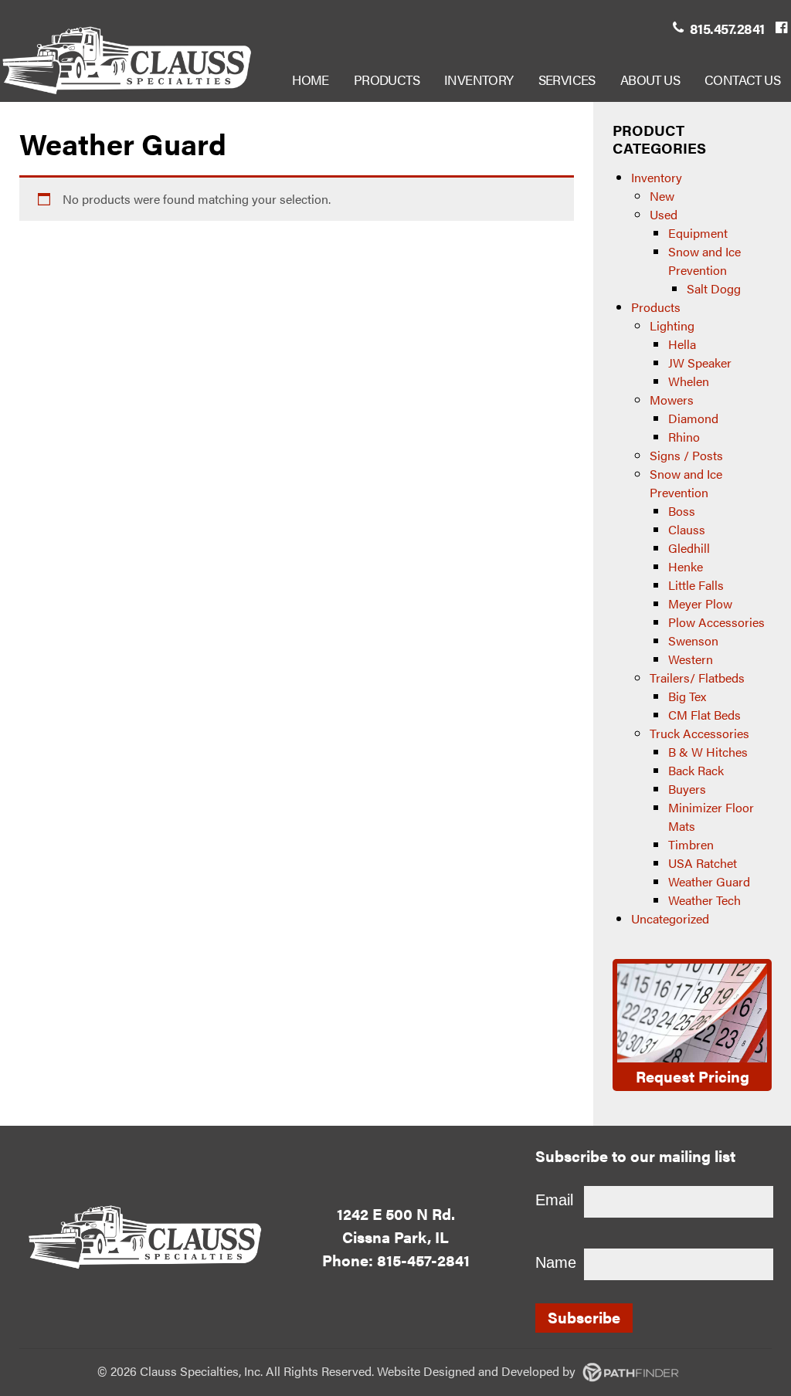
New (662, 196)
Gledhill (689, 548)
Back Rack (696, 770)
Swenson (693, 640)
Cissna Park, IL (395, 1236)
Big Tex (687, 696)
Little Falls (696, 585)
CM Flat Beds (704, 714)
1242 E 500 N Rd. (396, 1213)
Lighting (672, 325)
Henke (685, 566)
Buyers (687, 789)
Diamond (693, 418)
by (501, 1371)
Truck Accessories (699, 733)
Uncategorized (670, 918)
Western (690, 659)
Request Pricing (692, 1076)
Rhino (684, 437)
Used (663, 214)
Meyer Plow (700, 603)
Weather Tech (704, 900)
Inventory (656, 177)
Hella (682, 344)
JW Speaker (700, 362)
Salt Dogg (714, 288)
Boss (681, 511)
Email (554, 1199)
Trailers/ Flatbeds (697, 677)
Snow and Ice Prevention (704, 260)
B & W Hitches (708, 752)
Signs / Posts (686, 455)
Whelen (688, 381)
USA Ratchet (702, 863)
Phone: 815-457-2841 (396, 1260)
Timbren (691, 844)
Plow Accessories (716, 622)
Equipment (698, 233)
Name (555, 1262)
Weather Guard (709, 881)
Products (656, 307)
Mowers (672, 399)
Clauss (686, 529)
